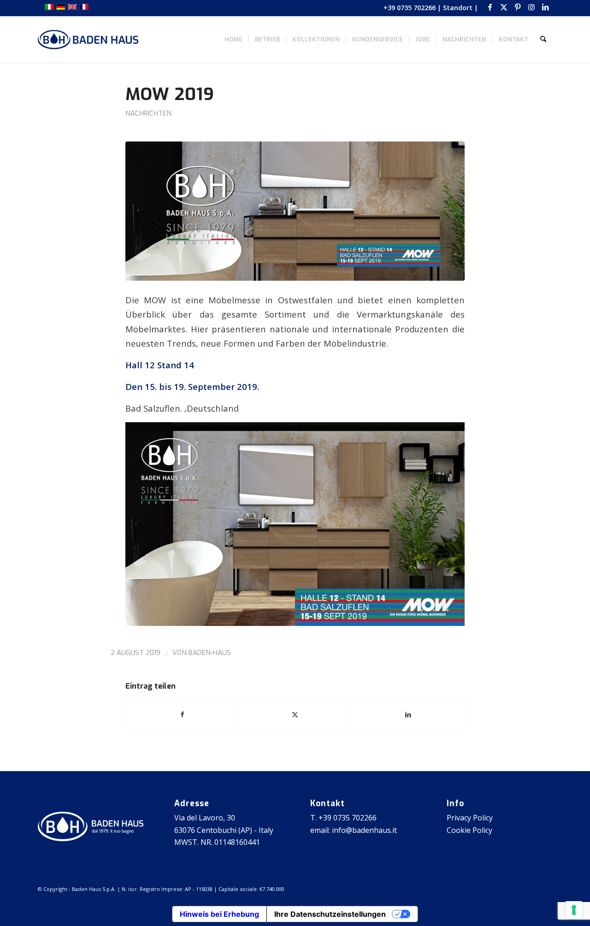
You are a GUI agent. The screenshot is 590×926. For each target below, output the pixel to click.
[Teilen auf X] (295, 714)
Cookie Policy (469, 830)
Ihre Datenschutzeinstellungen (330, 914)
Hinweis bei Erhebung (219, 914)
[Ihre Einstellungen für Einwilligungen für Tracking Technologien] (574, 910)
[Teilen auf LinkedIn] (408, 714)
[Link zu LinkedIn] (545, 7)
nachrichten (148, 113)
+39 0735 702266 (410, 7)
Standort (457, 7)
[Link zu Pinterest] (517, 7)
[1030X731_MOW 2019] (295, 211)
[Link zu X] (503, 7)
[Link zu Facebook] (489, 7)
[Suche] (543, 40)
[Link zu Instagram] (531, 7)
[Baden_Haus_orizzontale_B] (88, 40)
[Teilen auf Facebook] (182, 714)
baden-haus (210, 652)
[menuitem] (233, 40)
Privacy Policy (470, 818)
